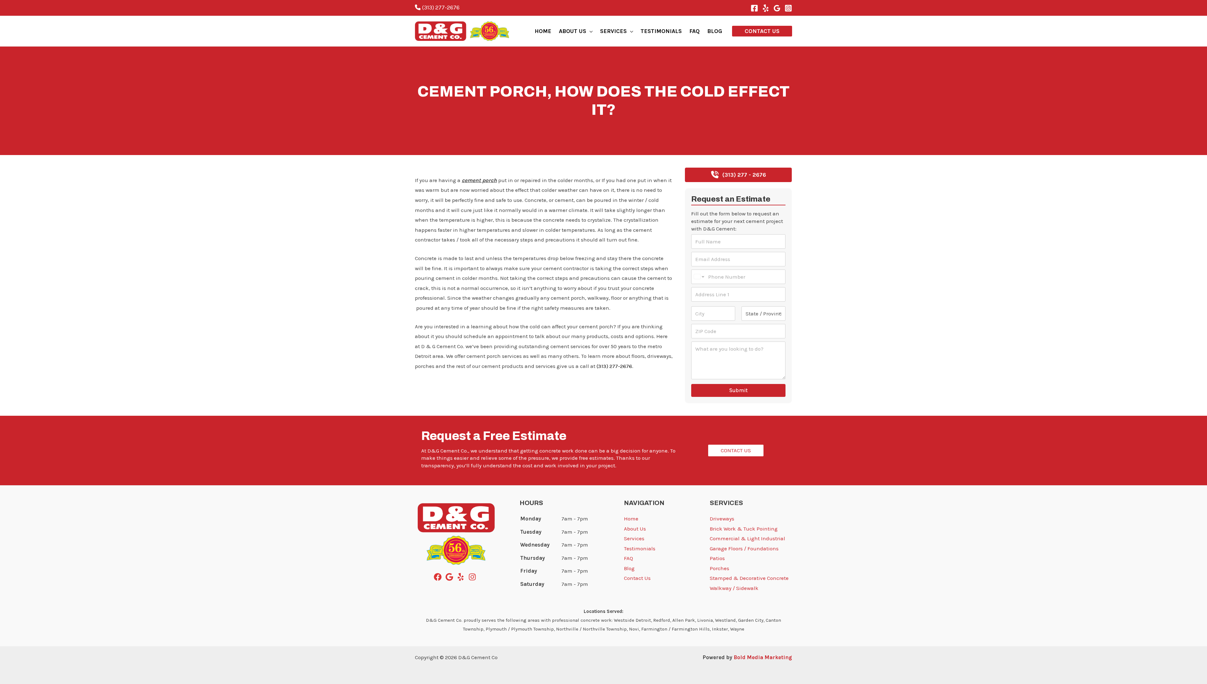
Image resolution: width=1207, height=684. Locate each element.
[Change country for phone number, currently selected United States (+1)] (698, 277)
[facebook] (439, 577)
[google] (450, 577)
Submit (738, 390)
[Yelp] (765, 8)
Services (634, 538)
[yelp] (462, 577)
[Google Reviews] (777, 8)
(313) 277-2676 (440, 7)
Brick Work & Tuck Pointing (744, 529)
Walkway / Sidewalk (734, 588)
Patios (717, 558)
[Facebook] (754, 8)
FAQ (628, 558)
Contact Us (637, 578)
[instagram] (473, 577)
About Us (635, 529)
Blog (420, 171)
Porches (719, 568)
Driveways (722, 518)
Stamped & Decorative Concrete (749, 578)
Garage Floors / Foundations (744, 548)
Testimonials (639, 548)
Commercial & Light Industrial (747, 538)
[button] (589, 31)
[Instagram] (788, 8)
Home (631, 518)
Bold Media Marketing (763, 657)
